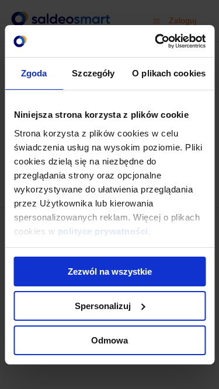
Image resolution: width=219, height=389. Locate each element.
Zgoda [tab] (34, 73)
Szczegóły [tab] (93, 73)
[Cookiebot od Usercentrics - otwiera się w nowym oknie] (156, 40)
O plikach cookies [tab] (169, 73)
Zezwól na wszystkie (110, 271)
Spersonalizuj (103, 306)
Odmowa (109, 340)
